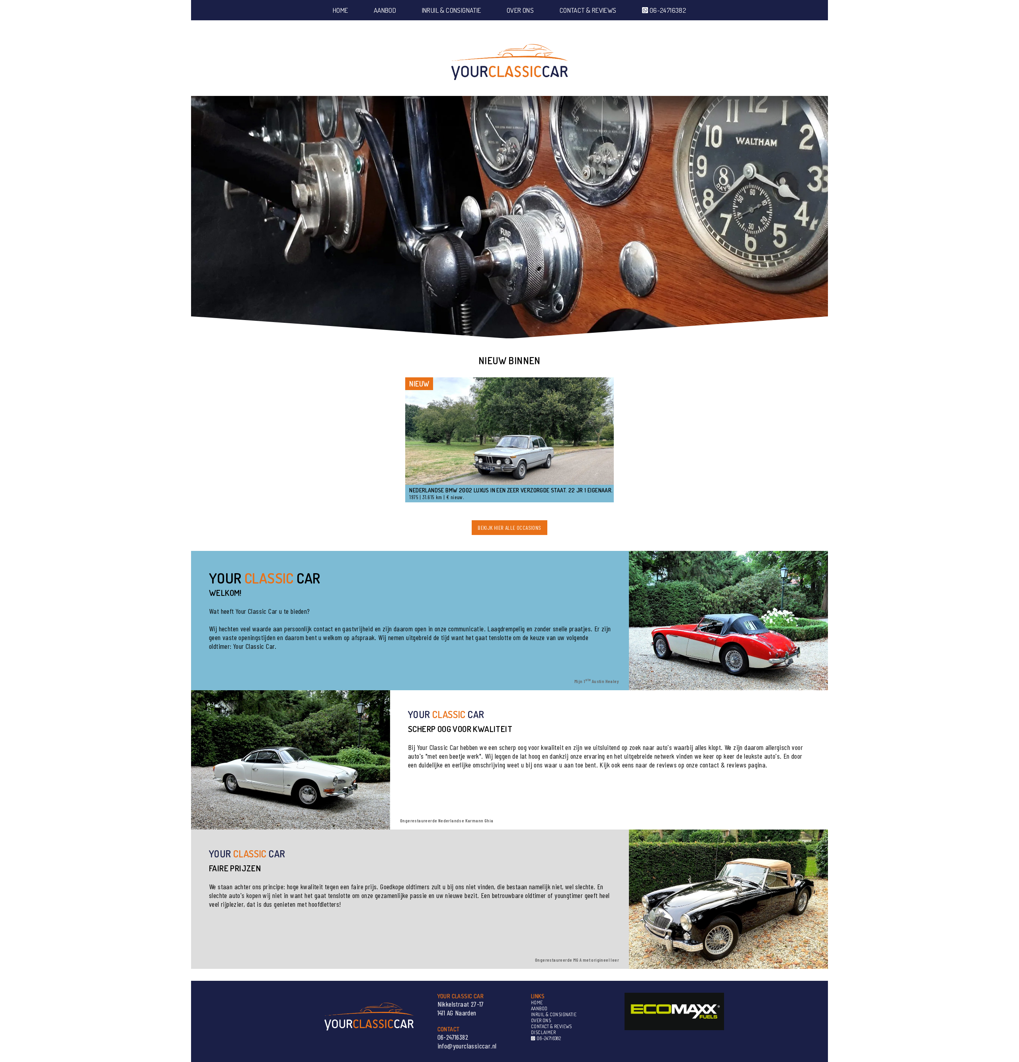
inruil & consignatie (451, 10)
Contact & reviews (588, 10)
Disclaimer (543, 1032)
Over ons (520, 10)
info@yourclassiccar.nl (467, 1045)
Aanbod (385, 10)
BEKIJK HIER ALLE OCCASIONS (509, 527)
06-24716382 (667, 10)
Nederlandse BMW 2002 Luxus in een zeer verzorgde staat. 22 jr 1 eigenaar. (511, 490)
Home (340, 10)
